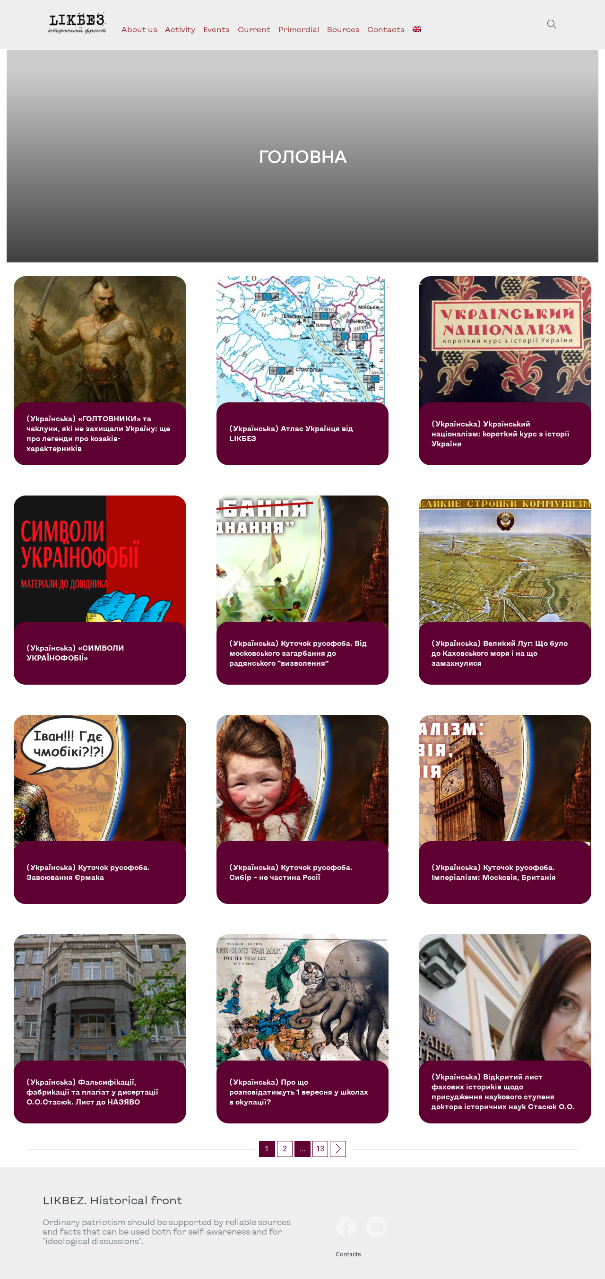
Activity (180, 29)
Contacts (386, 29)
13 (320, 1148)
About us (139, 29)
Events (216, 29)
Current (254, 29)
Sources (343, 29)
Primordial (298, 29)
